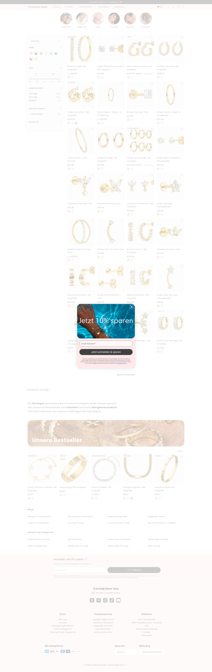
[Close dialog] (132, 307)
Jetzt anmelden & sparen (106, 352)
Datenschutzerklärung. (122, 363)
